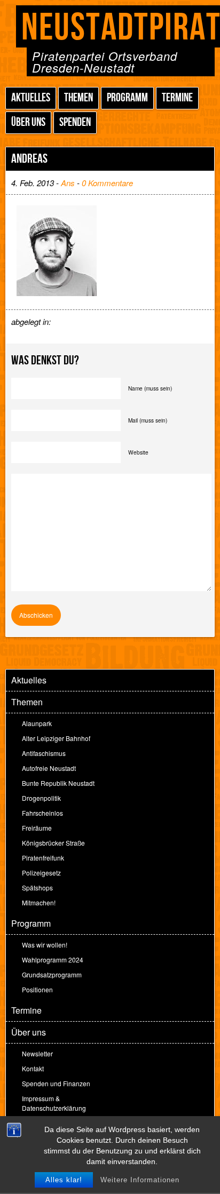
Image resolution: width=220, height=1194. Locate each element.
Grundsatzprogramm (52, 974)
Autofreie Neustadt (49, 768)
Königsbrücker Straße (53, 842)
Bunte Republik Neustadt (58, 782)
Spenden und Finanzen (56, 1083)
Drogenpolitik (41, 797)
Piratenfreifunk (43, 857)
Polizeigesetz (41, 872)
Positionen (37, 989)
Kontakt (33, 1068)
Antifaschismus (44, 753)
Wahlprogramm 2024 (52, 959)
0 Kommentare (107, 182)
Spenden (75, 122)
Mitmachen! (39, 902)
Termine (177, 98)
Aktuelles (30, 98)
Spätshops (37, 887)
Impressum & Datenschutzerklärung (54, 1103)
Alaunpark (37, 723)
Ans (68, 182)
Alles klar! (63, 1180)
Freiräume (37, 827)
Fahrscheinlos (42, 812)
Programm (127, 98)
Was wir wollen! (44, 944)
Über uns (28, 122)
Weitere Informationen (139, 1180)
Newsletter (37, 1053)
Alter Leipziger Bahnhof (56, 738)
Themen (78, 98)
